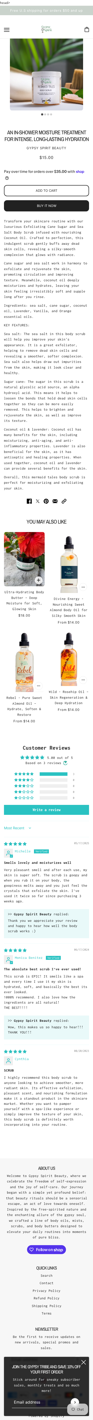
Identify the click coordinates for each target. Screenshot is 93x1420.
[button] (64, 501)
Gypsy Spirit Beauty (46, 148)
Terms (47, 1313)
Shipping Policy (47, 1306)
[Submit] (75, 1402)
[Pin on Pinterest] (46, 501)
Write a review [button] (47, 810)
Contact (47, 1283)
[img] (15, 844)
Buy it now (46, 206)
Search (47, 1275)
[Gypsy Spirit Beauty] (47, 29)
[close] (83, 1362)
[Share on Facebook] (29, 501)
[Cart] (87, 29)
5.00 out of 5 (60, 758)
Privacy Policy (47, 1291)
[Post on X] (38, 501)
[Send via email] (55, 501)
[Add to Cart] (39, 580)
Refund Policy (47, 1298)
